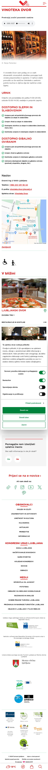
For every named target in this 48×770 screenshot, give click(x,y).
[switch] (42, 380)
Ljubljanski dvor (14, 310)
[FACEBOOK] (15, 487)
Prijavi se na (24, 475)
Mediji (24, 577)
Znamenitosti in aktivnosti (24, 514)
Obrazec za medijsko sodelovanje (24, 591)
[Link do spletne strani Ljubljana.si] (24, 663)
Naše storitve (24, 557)
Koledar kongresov (24, 561)
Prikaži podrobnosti (33, 403)
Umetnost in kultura (24, 518)
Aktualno (24, 527)
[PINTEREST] (24, 493)
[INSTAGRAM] (22, 487)
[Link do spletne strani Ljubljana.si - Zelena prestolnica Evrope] (24, 684)
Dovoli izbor (24, 417)
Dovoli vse (24, 410)
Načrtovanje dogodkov (24, 552)
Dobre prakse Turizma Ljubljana (24, 600)
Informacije (24, 536)
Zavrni (24, 425)
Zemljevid (6, 247)
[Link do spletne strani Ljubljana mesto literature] (24, 699)
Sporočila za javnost (24, 582)
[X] (39, 487)
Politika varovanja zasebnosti (31, 759)
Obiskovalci (24, 504)
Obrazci (24, 570)
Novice (24, 566)
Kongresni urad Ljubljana (24, 543)
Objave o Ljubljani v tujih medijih (24, 609)
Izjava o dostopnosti (33, 756)
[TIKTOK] (8, 487)
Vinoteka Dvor (21, 193)
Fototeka (24, 587)
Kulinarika (24, 523)
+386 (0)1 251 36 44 (18, 185)
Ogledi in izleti (24, 509)
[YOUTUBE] (31, 487)
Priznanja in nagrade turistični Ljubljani (24, 604)
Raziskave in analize (24, 596)
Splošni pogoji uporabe (12, 759)
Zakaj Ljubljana (24, 548)
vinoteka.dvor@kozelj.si (21, 189)
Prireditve (24, 532)
